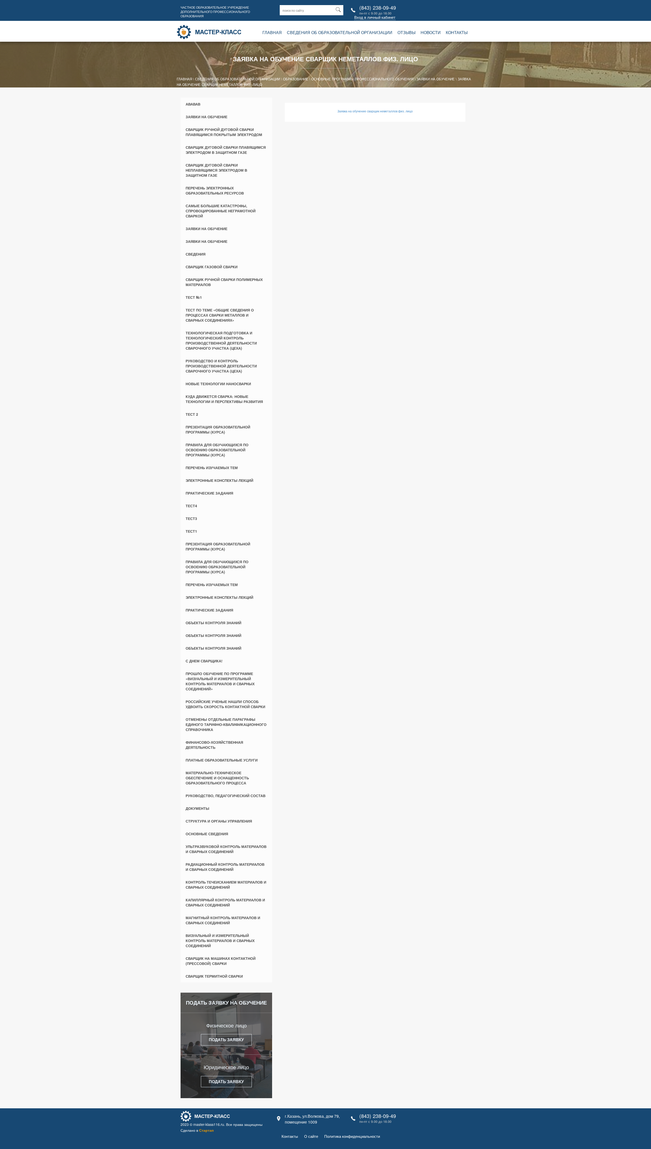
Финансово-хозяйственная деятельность (214, 745)
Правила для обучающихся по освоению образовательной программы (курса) (217, 449)
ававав (193, 104)
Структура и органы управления (219, 821)
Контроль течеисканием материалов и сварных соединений (226, 884)
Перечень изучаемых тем (212, 467)
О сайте (311, 1136)
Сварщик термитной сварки (214, 976)
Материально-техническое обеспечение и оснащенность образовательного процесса (217, 777)
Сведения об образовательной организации (339, 32)
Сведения (195, 254)
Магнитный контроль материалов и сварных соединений (223, 920)
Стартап (206, 1130)
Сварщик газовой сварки (212, 266)
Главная (272, 32)
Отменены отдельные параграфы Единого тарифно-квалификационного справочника (226, 724)
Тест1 (191, 531)
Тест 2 (192, 414)
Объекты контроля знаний (213, 622)
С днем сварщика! (204, 660)
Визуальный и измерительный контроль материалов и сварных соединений (220, 940)
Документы (197, 808)
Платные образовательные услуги (222, 760)
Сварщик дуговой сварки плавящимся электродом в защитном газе (226, 150)
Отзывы (406, 32)
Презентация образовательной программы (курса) (218, 429)
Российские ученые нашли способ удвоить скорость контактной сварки (225, 704)
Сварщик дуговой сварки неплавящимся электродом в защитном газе (216, 170)
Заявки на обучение (206, 116)
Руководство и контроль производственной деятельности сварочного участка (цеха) (221, 366)
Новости (431, 32)
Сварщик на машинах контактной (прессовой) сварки (221, 961)
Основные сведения (207, 833)
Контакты (457, 32)
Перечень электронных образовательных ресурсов (215, 190)
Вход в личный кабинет (374, 17)
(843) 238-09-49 (377, 7)
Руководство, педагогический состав (225, 795)
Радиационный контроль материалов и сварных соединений (225, 867)
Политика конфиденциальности (352, 1136)
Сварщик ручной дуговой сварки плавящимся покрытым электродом (224, 132)
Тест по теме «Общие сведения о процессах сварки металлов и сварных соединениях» (220, 315)
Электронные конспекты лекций (219, 480)
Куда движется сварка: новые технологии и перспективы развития (224, 399)
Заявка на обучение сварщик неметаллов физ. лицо (375, 111)
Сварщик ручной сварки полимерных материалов (224, 282)
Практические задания (209, 493)
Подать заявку (226, 1039)
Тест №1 (194, 297)
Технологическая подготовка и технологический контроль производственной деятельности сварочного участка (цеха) (221, 340)
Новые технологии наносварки (218, 383)
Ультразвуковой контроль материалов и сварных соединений (226, 849)
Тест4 (191, 505)
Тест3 (191, 518)
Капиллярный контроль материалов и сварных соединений (225, 902)
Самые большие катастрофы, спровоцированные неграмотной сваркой (221, 210)
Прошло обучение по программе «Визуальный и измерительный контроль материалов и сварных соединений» (220, 681)
